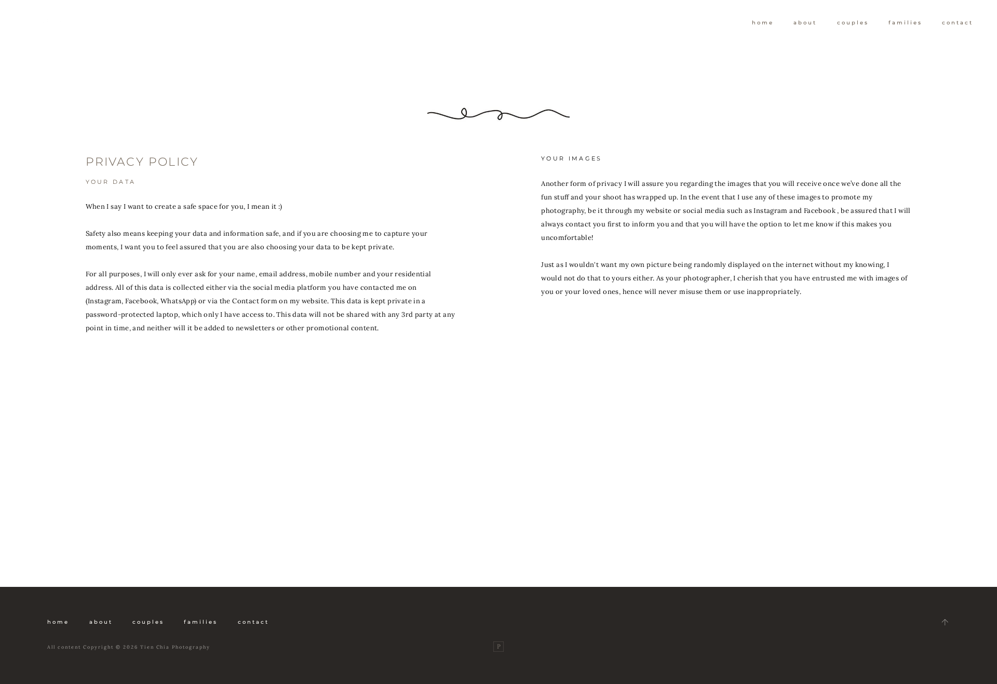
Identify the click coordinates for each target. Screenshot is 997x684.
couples (853, 22)
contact (957, 22)
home (763, 22)
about (805, 22)
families (905, 22)
